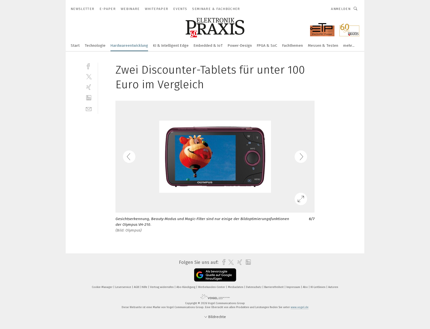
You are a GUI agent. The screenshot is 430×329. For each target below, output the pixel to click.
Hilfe (145, 287)
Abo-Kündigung (186, 287)
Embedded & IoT (208, 45)
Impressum (293, 287)
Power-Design (240, 45)
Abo (306, 287)
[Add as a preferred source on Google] (215, 275)
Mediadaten (236, 287)
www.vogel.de (300, 307)
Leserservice (123, 287)
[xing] (89, 87)
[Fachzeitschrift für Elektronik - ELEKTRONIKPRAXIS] (75, 45)
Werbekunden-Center (212, 287)
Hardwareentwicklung (129, 45)
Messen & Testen (323, 45)
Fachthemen (292, 45)
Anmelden (341, 9)
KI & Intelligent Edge (171, 45)
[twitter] (89, 76)
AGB (137, 287)
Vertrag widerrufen (162, 287)
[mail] (89, 108)
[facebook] (89, 66)
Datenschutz (254, 287)
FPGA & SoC (267, 45)
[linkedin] (89, 98)
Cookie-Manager (102, 287)
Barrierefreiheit (274, 287)
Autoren (333, 287)
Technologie (95, 45)
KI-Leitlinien (318, 287)
